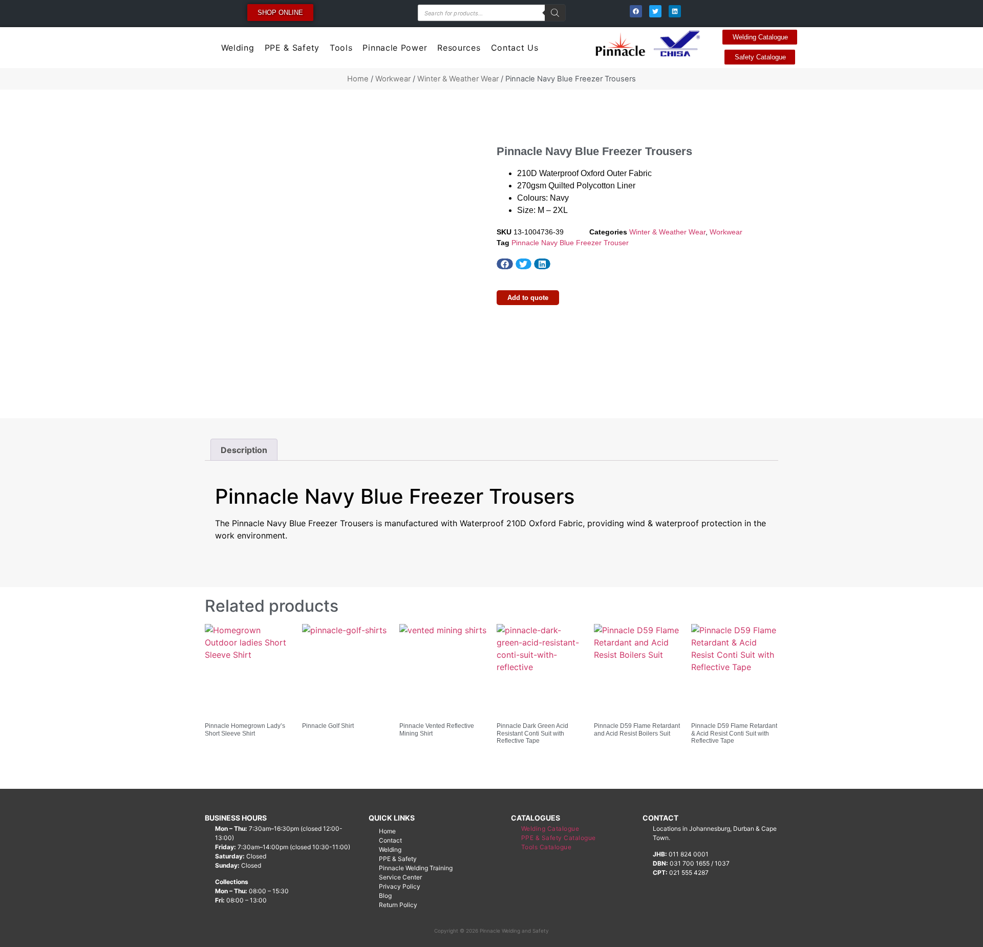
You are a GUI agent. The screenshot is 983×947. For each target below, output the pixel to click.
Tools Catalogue (546, 847)
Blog (385, 895)
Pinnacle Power (394, 47)
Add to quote (527, 298)
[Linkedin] (675, 11)
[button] (505, 264)
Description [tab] (244, 450)
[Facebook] (636, 11)
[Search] (555, 13)
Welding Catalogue (550, 828)
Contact (390, 840)
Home (358, 78)
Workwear (393, 78)
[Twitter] (655, 11)
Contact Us (515, 47)
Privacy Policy (399, 886)
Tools (341, 47)
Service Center (400, 877)
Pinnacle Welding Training (416, 868)
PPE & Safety (292, 47)
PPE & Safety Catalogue (558, 838)
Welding (237, 47)
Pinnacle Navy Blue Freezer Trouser (570, 243)
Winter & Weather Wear (458, 78)
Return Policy (398, 905)
